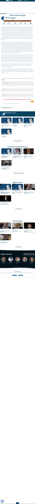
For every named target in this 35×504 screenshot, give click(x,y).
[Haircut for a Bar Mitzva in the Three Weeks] (17, 189)
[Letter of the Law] (6, 134)
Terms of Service (16, 103)
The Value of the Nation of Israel (7, 107)
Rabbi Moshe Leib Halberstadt (28, 232)
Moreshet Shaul (2, 190)
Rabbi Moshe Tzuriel (14, 231)
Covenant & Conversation (3, 202)
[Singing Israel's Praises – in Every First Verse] (6, 153)
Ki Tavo (25, 190)
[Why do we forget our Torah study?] (28, 123)
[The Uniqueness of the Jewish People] (28, 154)
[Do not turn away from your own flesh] (6, 123)
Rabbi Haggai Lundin (4, 169)
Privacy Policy (12, 103)
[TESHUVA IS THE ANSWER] (5, 239)
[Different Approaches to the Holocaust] (29, 228)
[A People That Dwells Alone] (5, 201)
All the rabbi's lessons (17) (18, 140)
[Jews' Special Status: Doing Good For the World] (17, 153)
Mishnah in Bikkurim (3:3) (7, 42)
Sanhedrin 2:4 (3, 72)
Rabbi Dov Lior (2, 232)
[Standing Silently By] (17, 227)
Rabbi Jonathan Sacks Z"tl (3, 204)
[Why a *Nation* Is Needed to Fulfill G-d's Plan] (6, 165)
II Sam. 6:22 (6, 65)
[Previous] (1, 259)
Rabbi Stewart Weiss (2, 243)
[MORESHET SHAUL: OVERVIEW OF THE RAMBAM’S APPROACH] (5, 189)
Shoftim (13, 229)
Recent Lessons (17, 221)
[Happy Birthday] (17, 123)
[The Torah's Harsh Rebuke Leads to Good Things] (29, 189)
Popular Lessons (17, 182)
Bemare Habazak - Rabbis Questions (17, 190)
